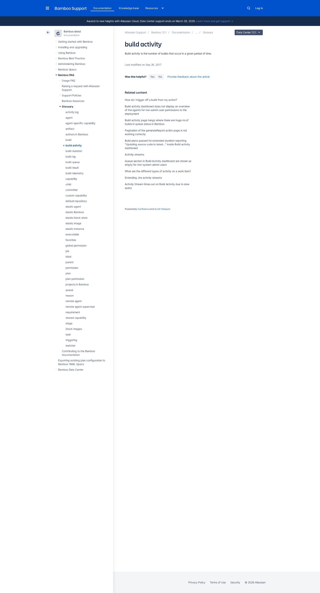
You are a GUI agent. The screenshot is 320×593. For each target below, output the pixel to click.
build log (71, 156)
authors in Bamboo (77, 134)
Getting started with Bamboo (75, 41)
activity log (72, 112)
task (68, 334)
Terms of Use (218, 582)
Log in (259, 8)
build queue (73, 162)
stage (69, 323)
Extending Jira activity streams (143, 177)
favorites (71, 239)
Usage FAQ (68, 80)
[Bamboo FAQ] (196, 32)
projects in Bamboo (77, 284)
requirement (73, 312)
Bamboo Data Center (70, 369)
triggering (71, 340)
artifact (70, 128)
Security (235, 582)
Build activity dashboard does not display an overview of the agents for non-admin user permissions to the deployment (157, 110)
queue (69, 289)
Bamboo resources (73, 100)
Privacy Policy (196, 582)
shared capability (76, 317)
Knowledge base (129, 8)
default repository (76, 201)
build (68, 139)
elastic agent (73, 206)
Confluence (143, 209)
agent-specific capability (80, 123)
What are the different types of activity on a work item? (158, 171)
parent (70, 262)
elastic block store (76, 217)
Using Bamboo (67, 52)
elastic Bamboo (75, 212)
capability (71, 178)
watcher (70, 345)
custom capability (76, 195)
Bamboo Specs (67, 69)
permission (72, 267)
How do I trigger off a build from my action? (151, 99)
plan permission (75, 278)
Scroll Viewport (162, 209)
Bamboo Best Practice (71, 58)
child (68, 184)
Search (249, 8)
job (67, 251)
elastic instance (75, 228)
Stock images (74, 328)
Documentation (102, 8)
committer (72, 189)
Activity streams (134, 154)
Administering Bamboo (71, 63)
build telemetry (75, 173)
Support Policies (71, 95)
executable (72, 234)
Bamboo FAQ (66, 75)
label (68, 256)
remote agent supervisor (80, 306)
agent (69, 117)
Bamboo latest (72, 31)
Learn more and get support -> (214, 21)
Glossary (67, 106)
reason (70, 295)
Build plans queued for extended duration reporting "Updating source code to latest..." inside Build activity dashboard (157, 144)
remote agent (74, 301)
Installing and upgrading (72, 47)
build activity (74, 145)
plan (68, 273)
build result (72, 167)
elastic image (73, 223)
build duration (74, 151)
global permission (76, 245)
